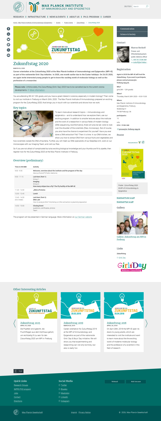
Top (20, 371)
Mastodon (65, 393)
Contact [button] (121, 42)
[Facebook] (8, 29)
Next (146, 323)
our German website (83, 217)
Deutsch (128, 6)
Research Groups (21, 385)
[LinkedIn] (8, 34)
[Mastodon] (8, 44)
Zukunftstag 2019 (73, 322)
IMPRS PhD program (22, 389)
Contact (17, 397)
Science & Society (128, 34)
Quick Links (20, 381)
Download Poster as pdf (126, 198)
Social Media (66, 381)
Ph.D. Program (91, 17)
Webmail (115, 381)
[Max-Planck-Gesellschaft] (17, 412)
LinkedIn (64, 397)
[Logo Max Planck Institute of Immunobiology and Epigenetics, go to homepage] (57, 7)
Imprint (74, 412)
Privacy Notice (85, 412)
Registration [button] (124, 69)
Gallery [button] (121, 207)
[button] (51, 135)
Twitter (64, 385)
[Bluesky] (8, 39)
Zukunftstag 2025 (30, 322)
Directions (18, 401)
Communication (127, 29)
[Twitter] (8, 50)
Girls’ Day (122, 258)
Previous (14, 323)
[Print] (8, 55)
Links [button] (120, 248)
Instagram (65, 401)
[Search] (147, 6)
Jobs (16, 393)
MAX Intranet (136, 381)
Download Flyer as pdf (125, 202)
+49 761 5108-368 (140, 60)
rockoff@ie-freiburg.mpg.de (143, 62)
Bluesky (64, 389)
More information (37, 90)
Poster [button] (120, 135)
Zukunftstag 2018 (116, 322)
